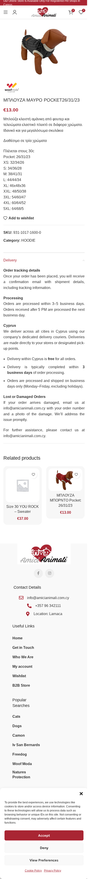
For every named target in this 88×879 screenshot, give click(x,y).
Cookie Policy (33, 870)
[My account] (14, 12)
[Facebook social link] (38, 573)
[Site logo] (44, 12)
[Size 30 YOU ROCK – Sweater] (22, 485)
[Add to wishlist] (33, 475)
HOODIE (28, 240)
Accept (44, 835)
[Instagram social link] (49, 573)
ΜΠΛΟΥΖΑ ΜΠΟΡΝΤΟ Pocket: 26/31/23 (65, 500)
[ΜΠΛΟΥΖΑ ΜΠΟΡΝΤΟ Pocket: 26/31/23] (65, 479)
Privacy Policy (52, 870)
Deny (44, 848)
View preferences (44, 860)
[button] (81, 793)
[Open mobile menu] (5, 12)
